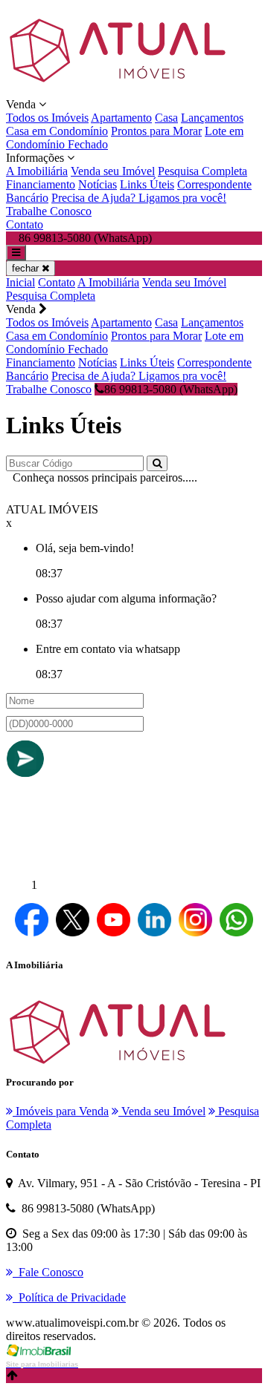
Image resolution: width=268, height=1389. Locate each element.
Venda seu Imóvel (113, 171)
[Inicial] (117, 91)
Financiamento (40, 184)
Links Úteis (147, 184)
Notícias (97, 184)
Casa (166, 117)
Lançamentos (212, 117)
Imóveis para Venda (61, 1111)
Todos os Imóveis (47, 117)
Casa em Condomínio (57, 131)
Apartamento (121, 117)
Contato (24, 224)
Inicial (20, 282)
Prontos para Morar (156, 131)
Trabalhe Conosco (49, 211)
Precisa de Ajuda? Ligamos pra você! (138, 197)
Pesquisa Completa (202, 171)
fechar (27, 268)
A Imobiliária (37, 171)
